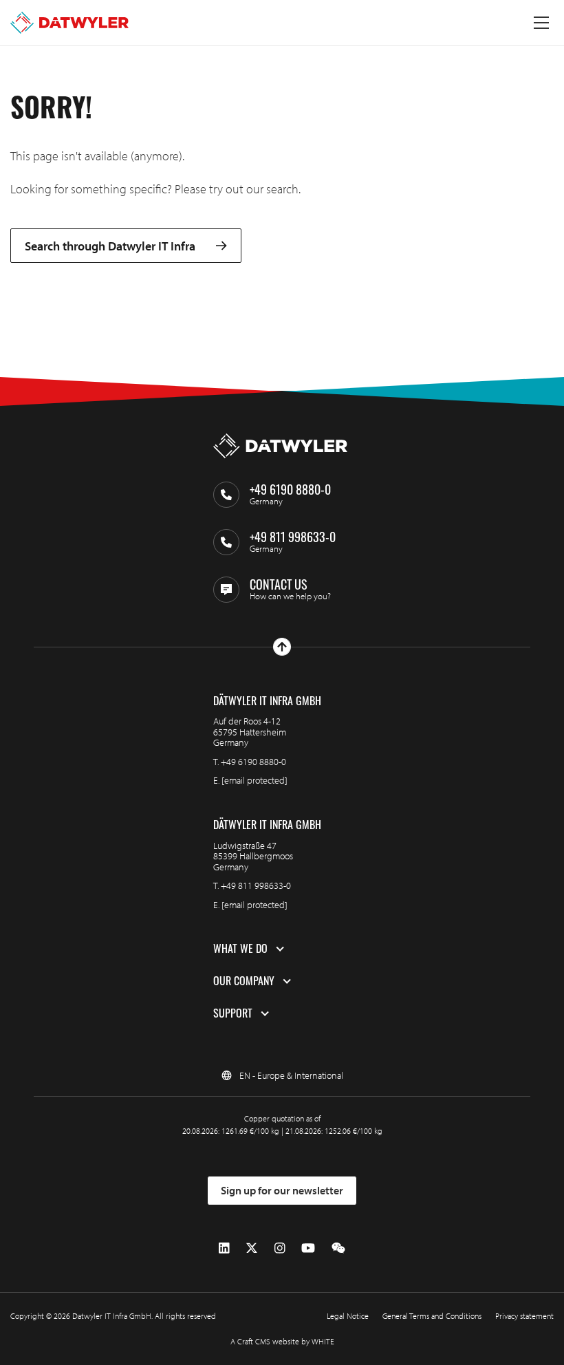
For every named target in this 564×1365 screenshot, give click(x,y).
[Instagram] (279, 1248)
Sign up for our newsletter (282, 1190)
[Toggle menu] (541, 23)
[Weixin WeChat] (338, 1248)
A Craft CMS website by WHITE (282, 1341)
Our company (243, 981)
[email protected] (254, 780)
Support (232, 1013)
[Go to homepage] (69, 23)
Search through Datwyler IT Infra (110, 246)
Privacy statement (524, 1316)
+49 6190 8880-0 (253, 761)
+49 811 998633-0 (256, 885)
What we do (240, 949)
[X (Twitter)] (252, 1248)
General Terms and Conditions (431, 1316)
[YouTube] (308, 1248)
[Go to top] (282, 646)
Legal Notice (348, 1316)
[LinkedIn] (224, 1248)
